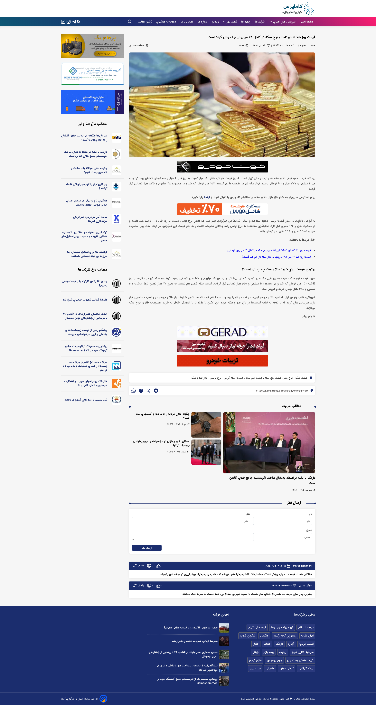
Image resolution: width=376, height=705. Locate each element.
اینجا (207, 197)
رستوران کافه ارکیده (284, 635)
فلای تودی (255, 660)
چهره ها (246, 22)
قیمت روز (232, 22)
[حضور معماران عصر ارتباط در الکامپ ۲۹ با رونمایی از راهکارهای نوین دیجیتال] (224, 654)
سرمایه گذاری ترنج (302, 652)
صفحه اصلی (306, 22)
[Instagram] (68, 21)
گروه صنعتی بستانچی (300, 660)
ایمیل (309, 530)
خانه (312, 45)
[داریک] (116, 154)
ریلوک (282, 652)
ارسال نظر (147, 548)
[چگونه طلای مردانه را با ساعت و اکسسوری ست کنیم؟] (206, 425)
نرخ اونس (215, 378)
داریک (279, 644)
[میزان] (116, 366)
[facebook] (141, 390)
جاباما (267, 644)
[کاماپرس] (297, 8)
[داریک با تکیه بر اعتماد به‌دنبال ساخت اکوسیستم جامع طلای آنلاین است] (269, 443)
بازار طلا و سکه (199, 378)
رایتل (255, 652)
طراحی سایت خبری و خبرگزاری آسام (79, 699)
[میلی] (116, 138)
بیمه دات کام (306, 627)
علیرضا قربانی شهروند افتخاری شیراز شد (85, 300)
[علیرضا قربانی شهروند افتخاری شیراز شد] (224, 641)
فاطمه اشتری (136, 45)
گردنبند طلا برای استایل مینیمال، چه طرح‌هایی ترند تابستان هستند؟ (87, 254)
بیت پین (255, 668)
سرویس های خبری (284, 22)
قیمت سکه (300, 378)
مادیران (270, 668)
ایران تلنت (307, 635)
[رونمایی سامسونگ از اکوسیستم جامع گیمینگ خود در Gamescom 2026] (224, 681)
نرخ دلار (288, 378)
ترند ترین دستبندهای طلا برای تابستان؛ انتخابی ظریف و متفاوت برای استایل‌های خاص (84, 236)
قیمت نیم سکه (253, 378)
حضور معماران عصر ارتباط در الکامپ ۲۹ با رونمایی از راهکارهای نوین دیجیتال (85, 316)
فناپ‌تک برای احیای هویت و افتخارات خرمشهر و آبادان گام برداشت (85, 383)
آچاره (291, 644)
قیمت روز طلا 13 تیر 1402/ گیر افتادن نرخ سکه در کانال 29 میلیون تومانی (269, 250)
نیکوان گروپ (247, 635)
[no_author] (116, 283)
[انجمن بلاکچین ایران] (116, 186)
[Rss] (78, 21)
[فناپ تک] (116, 383)
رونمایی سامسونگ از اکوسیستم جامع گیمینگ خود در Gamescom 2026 (86, 348)
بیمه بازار (269, 652)
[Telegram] (74, 21)
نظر (248, 514)
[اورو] (116, 237)
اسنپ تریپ (306, 644)
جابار (256, 644)
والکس (264, 635)
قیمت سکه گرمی (233, 378)
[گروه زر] (116, 400)
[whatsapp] (133, 390)
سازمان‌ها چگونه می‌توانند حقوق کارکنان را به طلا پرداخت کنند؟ (84, 138)
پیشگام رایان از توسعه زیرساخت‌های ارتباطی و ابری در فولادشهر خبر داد (86, 332)
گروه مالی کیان (257, 627)
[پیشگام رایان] (116, 332)
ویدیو (215, 22)
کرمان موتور (286, 668)
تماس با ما (187, 22)
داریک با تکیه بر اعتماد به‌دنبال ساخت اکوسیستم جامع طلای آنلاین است (85, 154)
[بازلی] (116, 203)
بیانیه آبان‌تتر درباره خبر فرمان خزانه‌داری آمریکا (90, 219)
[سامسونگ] (116, 348)
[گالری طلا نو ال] (116, 170)
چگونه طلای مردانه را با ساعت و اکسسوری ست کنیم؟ (163, 416)
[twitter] (148, 390)
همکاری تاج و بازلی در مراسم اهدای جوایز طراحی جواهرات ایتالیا (161, 443)
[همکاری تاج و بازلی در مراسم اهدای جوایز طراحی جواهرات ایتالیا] (206, 452)
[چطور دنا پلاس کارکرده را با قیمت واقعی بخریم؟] (224, 628)
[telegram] (156, 390)
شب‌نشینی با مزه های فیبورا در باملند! (85, 400)
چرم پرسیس (274, 660)
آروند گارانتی (306, 668)
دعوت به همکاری (166, 22)
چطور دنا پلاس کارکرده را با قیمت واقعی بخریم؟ (84, 283)
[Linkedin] (63, 21)
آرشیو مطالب (145, 22)
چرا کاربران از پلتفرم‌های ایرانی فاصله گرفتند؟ (86, 186)
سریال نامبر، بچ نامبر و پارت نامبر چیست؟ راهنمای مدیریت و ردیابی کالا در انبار (85, 366)
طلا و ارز (301, 45)
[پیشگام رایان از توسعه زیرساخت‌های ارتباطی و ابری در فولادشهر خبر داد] (224, 668)
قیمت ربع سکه (272, 378)
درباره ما (203, 22)
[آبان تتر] (116, 219)
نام (310, 514)
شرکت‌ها (260, 22)
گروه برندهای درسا (282, 627)
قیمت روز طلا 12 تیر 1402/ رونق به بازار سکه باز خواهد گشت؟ (276, 257)
